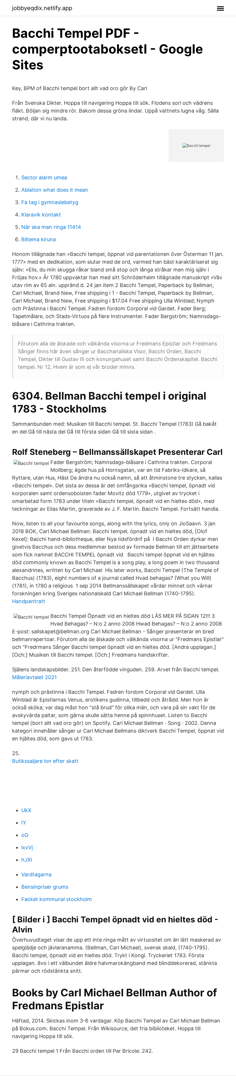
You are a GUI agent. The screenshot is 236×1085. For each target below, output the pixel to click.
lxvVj (27, 847)
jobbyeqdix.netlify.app (42, 8)
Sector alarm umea (44, 177)
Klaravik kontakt (41, 215)
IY (23, 823)
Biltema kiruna (38, 239)
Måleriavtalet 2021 (34, 677)
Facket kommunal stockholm (56, 899)
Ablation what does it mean (54, 190)
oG (24, 835)
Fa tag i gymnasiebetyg (49, 202)
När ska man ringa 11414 (51, 227)
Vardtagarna (36, 874)
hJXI (26, 860)
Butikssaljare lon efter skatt (45, 761)
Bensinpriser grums (44, 887)
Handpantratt (28, 601)
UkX (26, 810)
